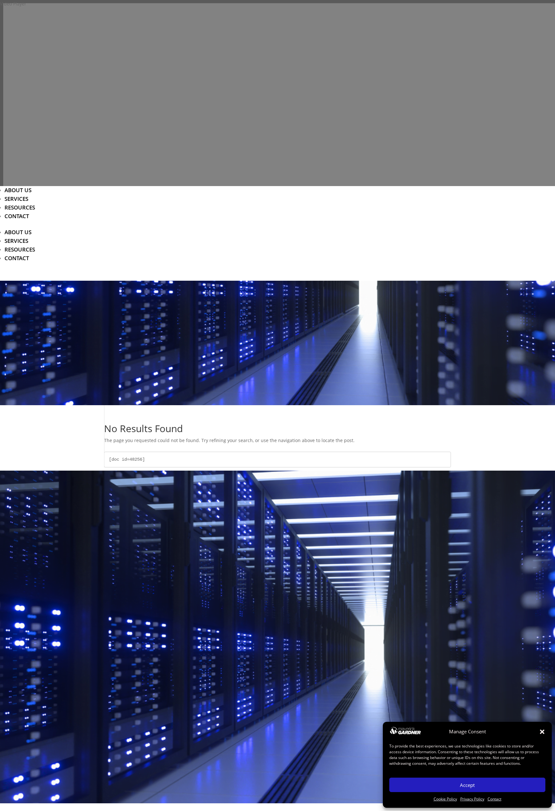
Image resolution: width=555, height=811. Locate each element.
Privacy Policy (472, 799)
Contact (494, 799)
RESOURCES (19, 207)
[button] (542, 732)
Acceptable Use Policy (279, 640)
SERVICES (16, 198)
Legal (279, 723)
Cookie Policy (445, 799)
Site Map (280, 649)
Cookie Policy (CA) (279, 705)
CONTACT (16, 216)
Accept (467, 785)
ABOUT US (17, 190)
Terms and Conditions (279, 714)
